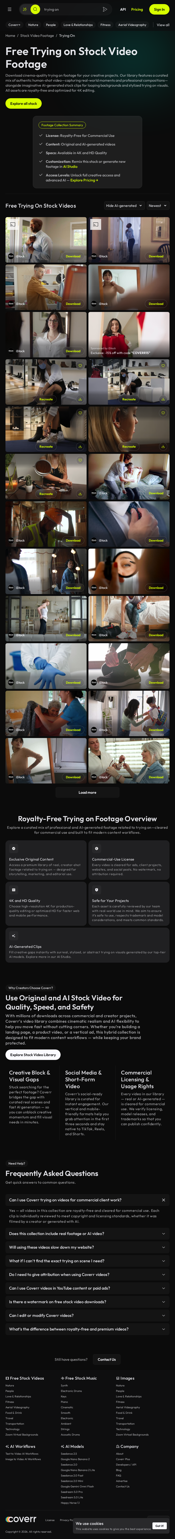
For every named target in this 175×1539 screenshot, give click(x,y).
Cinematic (67, 1407)
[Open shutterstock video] (129, 334)
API (123, 9)
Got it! (159, 1526)
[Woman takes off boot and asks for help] (46, 382)
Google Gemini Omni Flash (77, 1486)
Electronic (67, 1418)
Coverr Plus (123, 1459)
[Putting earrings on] (46, 476)
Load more (87, 792)
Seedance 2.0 (69, 1464)
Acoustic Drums (70, 1434)
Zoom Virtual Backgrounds (21, 1434)
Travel (9, 1418)
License (49, 1520)
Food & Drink (13, 1412)
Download (73, 256)
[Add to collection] (80, 366)
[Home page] (20, 1520)
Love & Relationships (18, 1396)
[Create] (25, 9)
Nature (9, 1385)
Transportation (14, 1423)
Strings (65, 1429)
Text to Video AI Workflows (21, 1453)
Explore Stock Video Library (33, 1054)
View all (163, 25)
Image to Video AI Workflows (23, 1459)
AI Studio (70, 166)
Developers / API (126, 1464)
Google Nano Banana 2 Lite (78, 1470)
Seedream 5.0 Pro (72, 1492)
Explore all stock (23, 103)
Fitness (9, 1401)
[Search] (35, 9)
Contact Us (107, 1359)
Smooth (65, 1412)
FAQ (118, 1475)
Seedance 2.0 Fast (72, 1475)
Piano (64, 1401)
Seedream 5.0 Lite (72, 1497)
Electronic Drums (71, 1391)
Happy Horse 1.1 (70, 1502)
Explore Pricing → (84, 180)
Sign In (159, 9)
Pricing (137, 9)
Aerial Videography (17, 1407)
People (9, 1391)
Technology (12, 1429)
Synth (64, 1385)
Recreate (46, 399)
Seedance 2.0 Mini (72, 1481)
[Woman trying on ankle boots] (46, 429)
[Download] (80, 399)
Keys (63, 1396)
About (119, 1453)
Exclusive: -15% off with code (120, 353)
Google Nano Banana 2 (75, 1459)
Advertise (121, 1481)
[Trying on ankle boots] (129, 382)
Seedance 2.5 (69, 1453)
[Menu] (9, 9)
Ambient (66, 1423)
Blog (118, 1470)
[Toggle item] (164, 1200)
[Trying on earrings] (129, 429)
